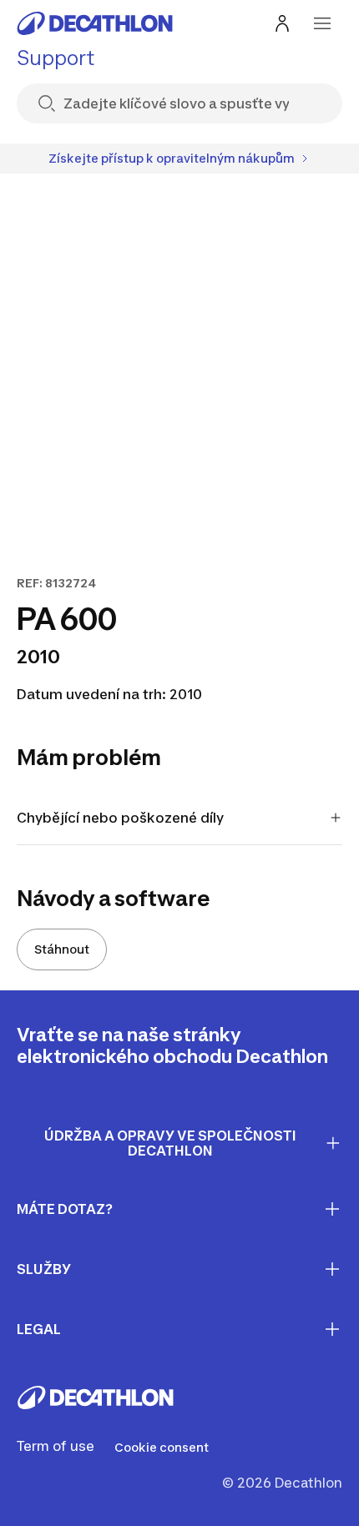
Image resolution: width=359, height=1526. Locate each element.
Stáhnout (61, 949)
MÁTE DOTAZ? (65, 1209)
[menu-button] (322, 23)
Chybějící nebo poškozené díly (120, 817)
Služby (44, 1269)
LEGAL (39, 1329)
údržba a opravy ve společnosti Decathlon (170, 1143)
